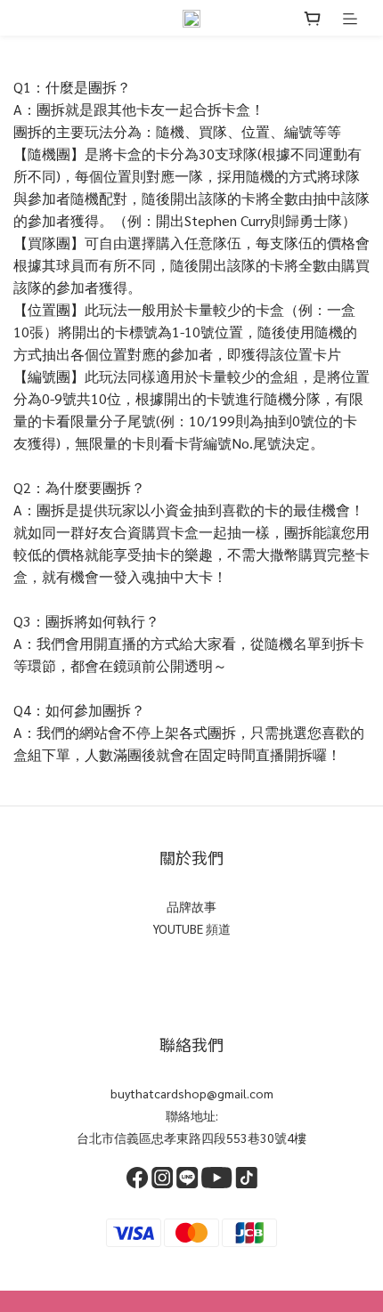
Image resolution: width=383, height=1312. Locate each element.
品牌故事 (191, 906)
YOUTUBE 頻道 (191, 928)
